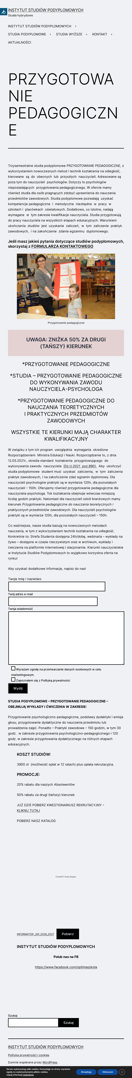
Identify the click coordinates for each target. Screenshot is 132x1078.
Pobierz (68, 934)
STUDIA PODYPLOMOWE (27, 34)
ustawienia (28, 1074)
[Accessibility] (3, 11)
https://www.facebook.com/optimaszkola (66, 967)
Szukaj (12, 1015)
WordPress (49, 1062)
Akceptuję (86, 1071)
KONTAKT (99, 34)
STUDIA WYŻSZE (69, 34)
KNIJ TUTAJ (31, 810)
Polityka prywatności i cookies (28, 1055)
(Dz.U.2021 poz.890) (79, 466)
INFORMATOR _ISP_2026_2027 (35, 934)
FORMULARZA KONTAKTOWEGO (62, 246)
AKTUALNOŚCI (19, 42)
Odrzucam (107, 1071)
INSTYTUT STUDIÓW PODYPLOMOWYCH (45, 10)
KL (19, 810)
